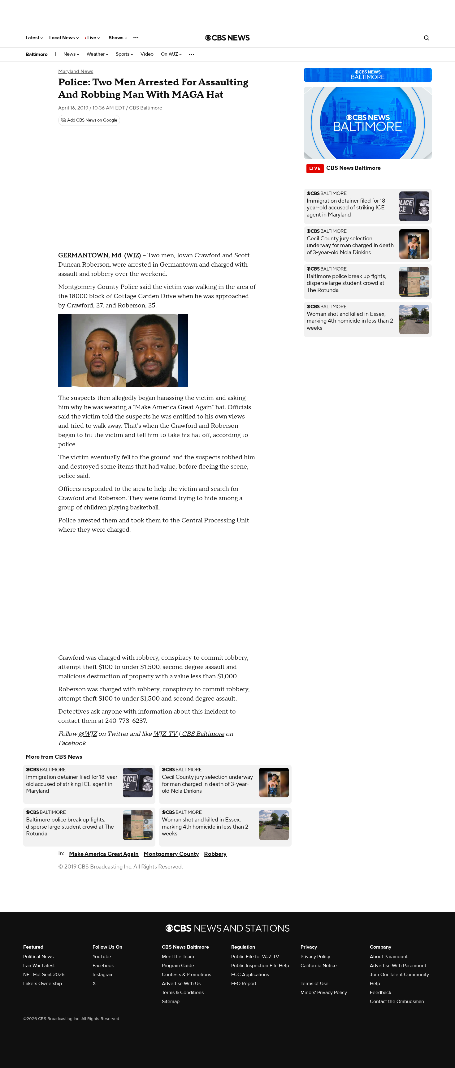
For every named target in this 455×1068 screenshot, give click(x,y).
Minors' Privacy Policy (324, 992)
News (70, 54)
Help (375, 983)
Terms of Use (314, 983)
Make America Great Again (104, 854)
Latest (33, 37)
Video (147, 54)
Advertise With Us (181, 983)
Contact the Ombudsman (397, 1001)
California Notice (319, 965)
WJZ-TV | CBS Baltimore (188, 734)
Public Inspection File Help (260, 965)
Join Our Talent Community (399, 974)
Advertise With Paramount (398, 965)
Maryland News (75, 71)
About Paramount (389, 956)
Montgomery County (171, 854)
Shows (117, 37)
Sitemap (171, 1001)
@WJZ (87, 734)
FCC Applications (250, 974)
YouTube (102, 956)
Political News (38, 956)
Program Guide (178, 965)
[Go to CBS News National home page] (227, 38)
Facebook (103, 965)
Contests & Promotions (186, 974)
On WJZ (170, 54)
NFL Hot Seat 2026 (43, 974)
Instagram (103, 974)
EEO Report (243, 983)
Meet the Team (178, 956)
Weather (96, 54)
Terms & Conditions (183, 992)
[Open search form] (426, 38)
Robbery (215, 854)
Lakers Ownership (42, 983)
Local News (62, 37)
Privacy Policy (315, 956)
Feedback (380, 992)
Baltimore (37, 54)
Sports (123, 54)
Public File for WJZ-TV (255, 956)
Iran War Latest (39, 965)
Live (92, 38)
